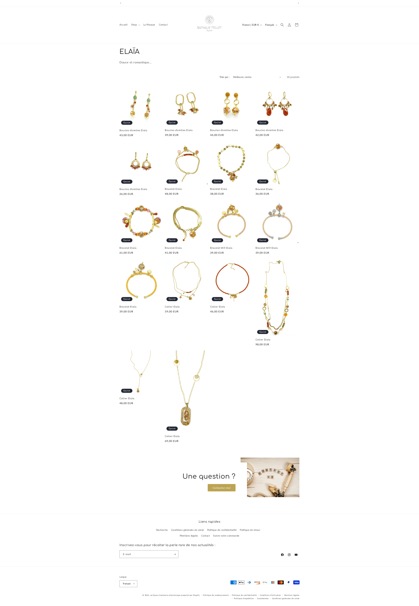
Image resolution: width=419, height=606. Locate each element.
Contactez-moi (222, 487)
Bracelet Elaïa (173, 189)
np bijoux (154, 595)
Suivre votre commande (226, 535)
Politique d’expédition (244, 598)
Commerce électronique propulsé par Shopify (179, 595)
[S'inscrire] (174, 554)
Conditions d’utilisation (270, 595)
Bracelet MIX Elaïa (221, 248)
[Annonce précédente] (120, 3)
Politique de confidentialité (222, 529)
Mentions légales (189, 535)
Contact (205, 535)
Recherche (162, 529)
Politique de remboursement (216, 595)
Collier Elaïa (172, 307)
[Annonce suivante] (298, 3)
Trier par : (224, 77)
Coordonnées (263, 598)
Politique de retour (250, 529)
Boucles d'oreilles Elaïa (133, 130)
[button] (135, 24)
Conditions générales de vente (187, 529)
